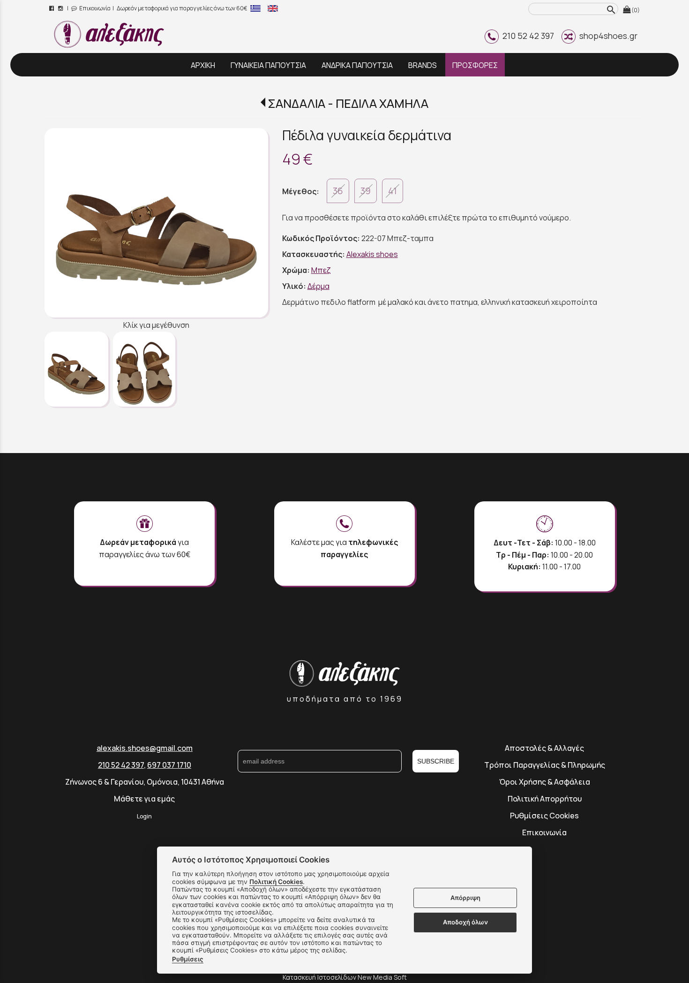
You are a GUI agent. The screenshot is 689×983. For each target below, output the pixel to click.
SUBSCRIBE (435, 761)
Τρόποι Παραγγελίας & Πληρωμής (544, 765)
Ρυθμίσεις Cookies (544, 815)
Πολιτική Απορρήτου (545, 799)
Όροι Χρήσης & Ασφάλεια (544, 782)
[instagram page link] (61, 8)
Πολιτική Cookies (276, 881)
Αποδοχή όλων (465, 922)
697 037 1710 (169, 765)
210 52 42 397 (526, 35)
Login (144, 816)
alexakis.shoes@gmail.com (145, 748)
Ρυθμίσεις (187, 959)
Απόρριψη (465, 897)
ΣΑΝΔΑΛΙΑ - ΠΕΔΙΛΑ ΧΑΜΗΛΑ (348, 103)
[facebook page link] (52, 8)
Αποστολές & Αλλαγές (544, 748)
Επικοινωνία (94, 8)
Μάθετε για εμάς (144, 799)
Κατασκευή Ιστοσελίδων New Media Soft (345, 977)
